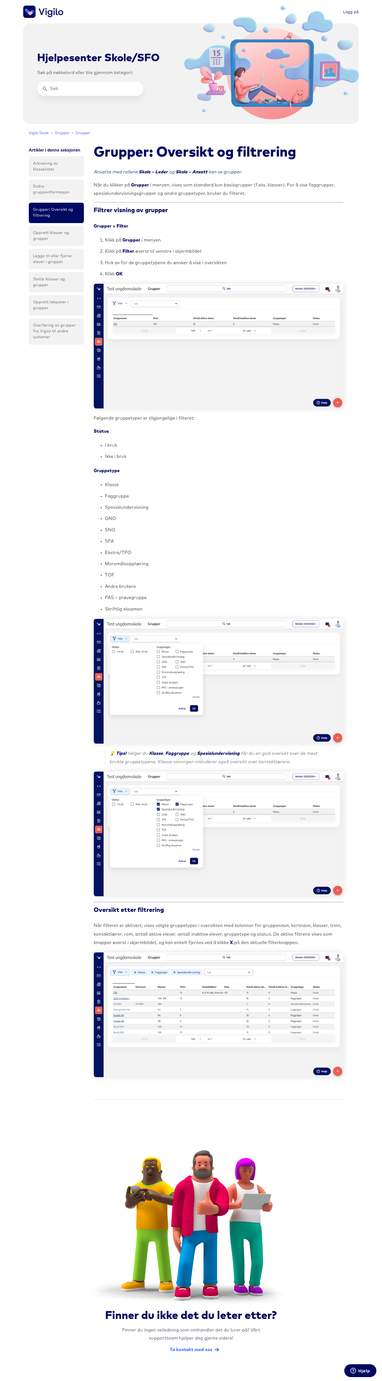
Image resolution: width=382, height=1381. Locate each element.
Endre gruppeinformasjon (51, 189)
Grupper (62, 133)
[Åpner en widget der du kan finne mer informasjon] (360, 1371)
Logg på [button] (351, 12)
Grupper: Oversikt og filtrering (53, 212)
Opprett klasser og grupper (51, 236)
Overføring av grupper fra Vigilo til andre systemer (54, 331)
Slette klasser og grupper (49, 282)
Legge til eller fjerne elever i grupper (52, 259)
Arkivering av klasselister (45, 166)
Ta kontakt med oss (191, 1349)
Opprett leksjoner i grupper (51, 305)
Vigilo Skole (39, 133)
